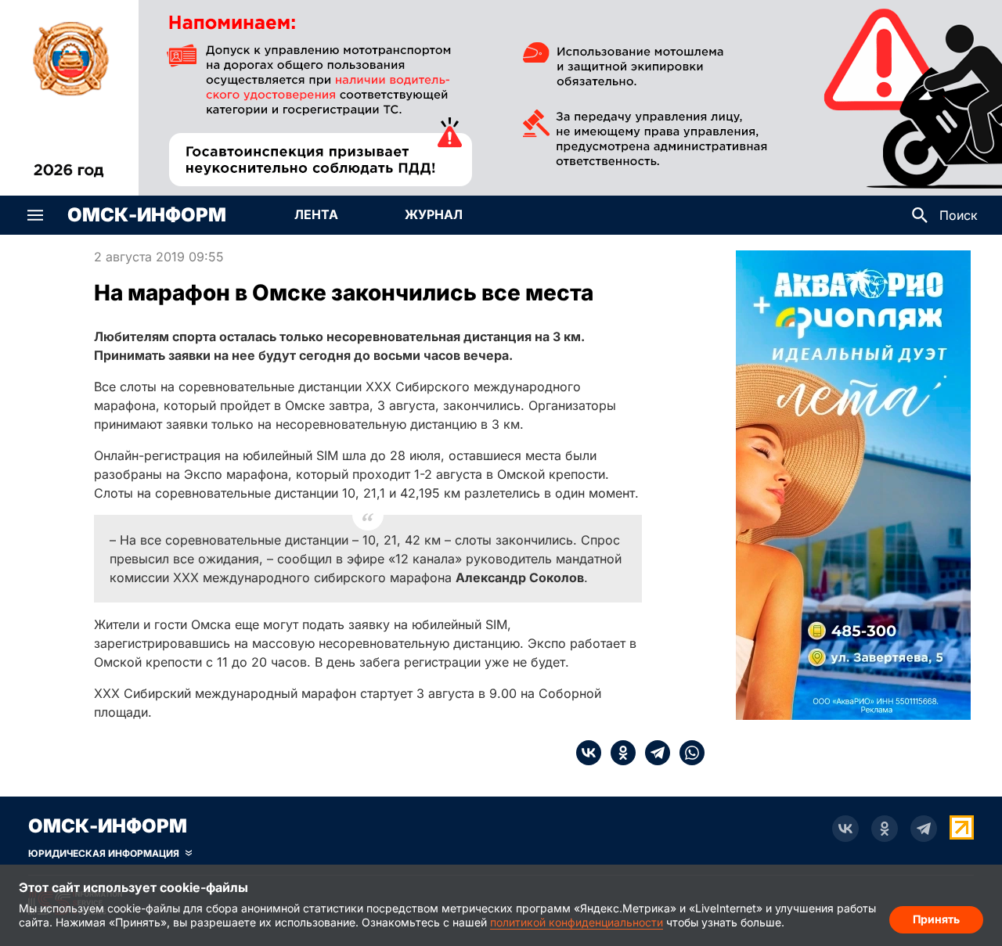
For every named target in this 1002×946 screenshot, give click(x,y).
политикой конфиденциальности (576, 922)
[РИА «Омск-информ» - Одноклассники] (884, 828)
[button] (35, 215)
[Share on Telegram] (653, 752)
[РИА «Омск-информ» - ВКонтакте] (845, 828)
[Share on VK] (588, 752)
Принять (936, 919)
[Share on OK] (618, 752)
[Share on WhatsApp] (687, 752)
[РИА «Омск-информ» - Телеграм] (923, 828)
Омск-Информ (146, 215)
